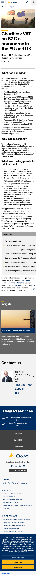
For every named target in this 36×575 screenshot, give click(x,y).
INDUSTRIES (6, 490)
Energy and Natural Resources (13, 494)
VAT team (18, 285)
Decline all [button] (18, 567)
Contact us (18, 433)
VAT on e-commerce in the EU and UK (15, 281)
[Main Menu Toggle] (3, 2)
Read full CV (19, 389)
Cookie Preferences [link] (19, 470)
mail (15, 393)
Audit (4, 483)
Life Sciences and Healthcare (12, 500)
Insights (11, 7)
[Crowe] (12, 2)
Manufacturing (7, 502)
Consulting (23, 483)
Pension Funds (8, 525)
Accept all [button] (18, 562)
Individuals (6, 522)
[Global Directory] (27, 2)
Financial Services (9, 497)
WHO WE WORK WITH (10, 516)
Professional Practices (10, 528)
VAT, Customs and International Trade (18, 418)
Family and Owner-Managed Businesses (16, 519)
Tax (9, 483)
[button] (33, 534)
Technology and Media (10, 505)
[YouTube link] (24, 466)
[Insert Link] (17, 466)
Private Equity (19, 525)
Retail (16, 502)
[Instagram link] (21, 466)
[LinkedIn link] (13, 466)
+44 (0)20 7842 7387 (23, 385)
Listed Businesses (18, 522)
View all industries (26, 505)
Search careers (18, 447)
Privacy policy (6, 573)
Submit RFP (18, 440)
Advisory (15, 483)
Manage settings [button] (18, 557)
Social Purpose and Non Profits (18, 424)
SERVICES (5, 479)
